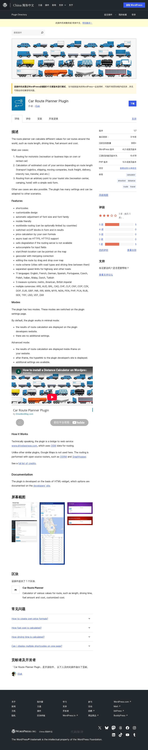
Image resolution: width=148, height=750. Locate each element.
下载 (133, 103)
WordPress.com (122, 701)
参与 (90, 701)
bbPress (119, 711)
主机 (14, 711)
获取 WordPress (134, 5)
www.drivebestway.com (24, 445)
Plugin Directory (19, 14)
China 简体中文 (46, 731)
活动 (90, 706)
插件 (39, 711)
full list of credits (27, 463)
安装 (39, 118)
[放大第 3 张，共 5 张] (61, 506)
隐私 (14, 715)
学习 (65, 701)
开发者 (66, 711)
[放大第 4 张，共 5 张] (88, 506)
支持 (134, 118)
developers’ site (41, 485)
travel (132, 187)
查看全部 (131, 250)
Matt (117, 706)
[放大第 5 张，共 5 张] (88, 520)
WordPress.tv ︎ (70, 715)
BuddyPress (121, 715)
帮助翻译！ (87, 23)
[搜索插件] (42, 32)
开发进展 (53, 118)
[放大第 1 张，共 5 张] (33, 506)
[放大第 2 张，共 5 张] (33, 524)
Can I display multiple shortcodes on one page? (37, 646)
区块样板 (41, 715)
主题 (39, 706)
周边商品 (93, 715)
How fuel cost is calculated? (27, 627)
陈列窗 (40, 701)
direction (122, 181)
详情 (17, 118)
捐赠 (91, 711)
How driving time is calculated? (28, 637)
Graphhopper (79, 456)
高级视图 (103, 195)
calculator (131, 175)
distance (131, 181)
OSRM (63, 456)
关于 (14, 701)
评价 (28, 118)
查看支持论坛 (106, 274)
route (125, 187)
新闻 (14, 706)
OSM (53, 445)
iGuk (37, 106)
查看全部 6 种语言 (128, 168)
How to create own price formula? (30, 618)
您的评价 (103, 250)
